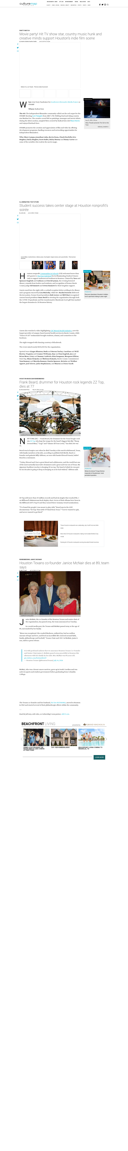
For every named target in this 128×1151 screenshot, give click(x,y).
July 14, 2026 (58, 660)
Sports (80, 5)
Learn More (99, 757)
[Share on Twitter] (18, 48)
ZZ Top (32, 441)
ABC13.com (65, 714)
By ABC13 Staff (23, 570)
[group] (25, 93)
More (89, 5)
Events (84, 5)
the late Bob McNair (58, 702)
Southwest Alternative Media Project (64, 102)
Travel (76, 1)
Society (49, 5)
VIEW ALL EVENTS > (103, 126)
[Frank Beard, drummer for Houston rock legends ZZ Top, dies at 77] (50, 413)
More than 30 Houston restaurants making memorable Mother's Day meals (79, 535)
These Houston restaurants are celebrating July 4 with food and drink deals (79, 526)
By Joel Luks (22, 213)
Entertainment (69, 1)
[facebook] (100, 5)
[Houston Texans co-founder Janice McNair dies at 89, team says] (50, 594)
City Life (61, 1)
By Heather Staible (23, 41)
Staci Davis (75, 121)
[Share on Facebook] (18, 44)
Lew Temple (37, 116)
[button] (25, 265)
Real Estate (83, 1)
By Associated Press (24, 389)
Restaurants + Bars (52, 1)
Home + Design (55, 5)
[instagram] (105, 5)
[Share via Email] (18, 51)
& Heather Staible (32, 41)
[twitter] (102, 5)
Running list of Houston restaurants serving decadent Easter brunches (79, 542)
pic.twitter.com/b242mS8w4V (35, 658)
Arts (89, 1)
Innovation (73, 5)
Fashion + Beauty (65, 5)
